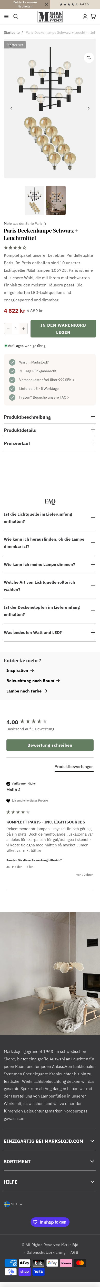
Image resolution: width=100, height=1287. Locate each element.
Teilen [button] (29, 867)
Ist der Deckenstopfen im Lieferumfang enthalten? (42, 611)
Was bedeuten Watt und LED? (33, 632)
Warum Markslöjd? (34, 362)
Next (88, 108)
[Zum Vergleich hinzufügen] (89, 58)
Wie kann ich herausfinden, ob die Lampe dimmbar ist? (44, 543)
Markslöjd (69, 1244)
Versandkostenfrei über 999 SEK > (46, 379)
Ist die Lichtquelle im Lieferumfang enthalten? (38, 518)
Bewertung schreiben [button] (50, 745)
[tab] (74, 767)
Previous (11, 108)
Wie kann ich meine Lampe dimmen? (39, 564)
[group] (50, 722)
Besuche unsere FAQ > (51, 397)
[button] (6, 16)
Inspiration (17, 670)
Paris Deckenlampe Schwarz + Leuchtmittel (60, 32)
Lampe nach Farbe (24, 691)
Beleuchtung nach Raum (30, 680)
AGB (74, 1252)
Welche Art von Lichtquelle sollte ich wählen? (39, 586)
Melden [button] (17, 867)
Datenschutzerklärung (46, 1252)
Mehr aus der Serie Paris (23, 223)
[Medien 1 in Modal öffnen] (50, 108)
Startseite (12, 32)
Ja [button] (7, 867)
